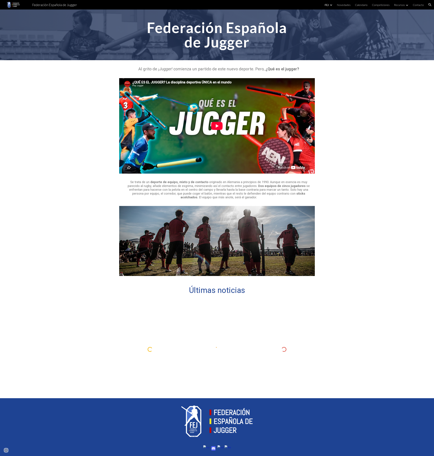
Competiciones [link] (381, 4)
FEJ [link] (327, 4)
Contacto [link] (418, 4)
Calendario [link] (361, 4)
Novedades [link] (344, 4)
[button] (430, 5)
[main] (217, 35)
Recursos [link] (399, 4)
